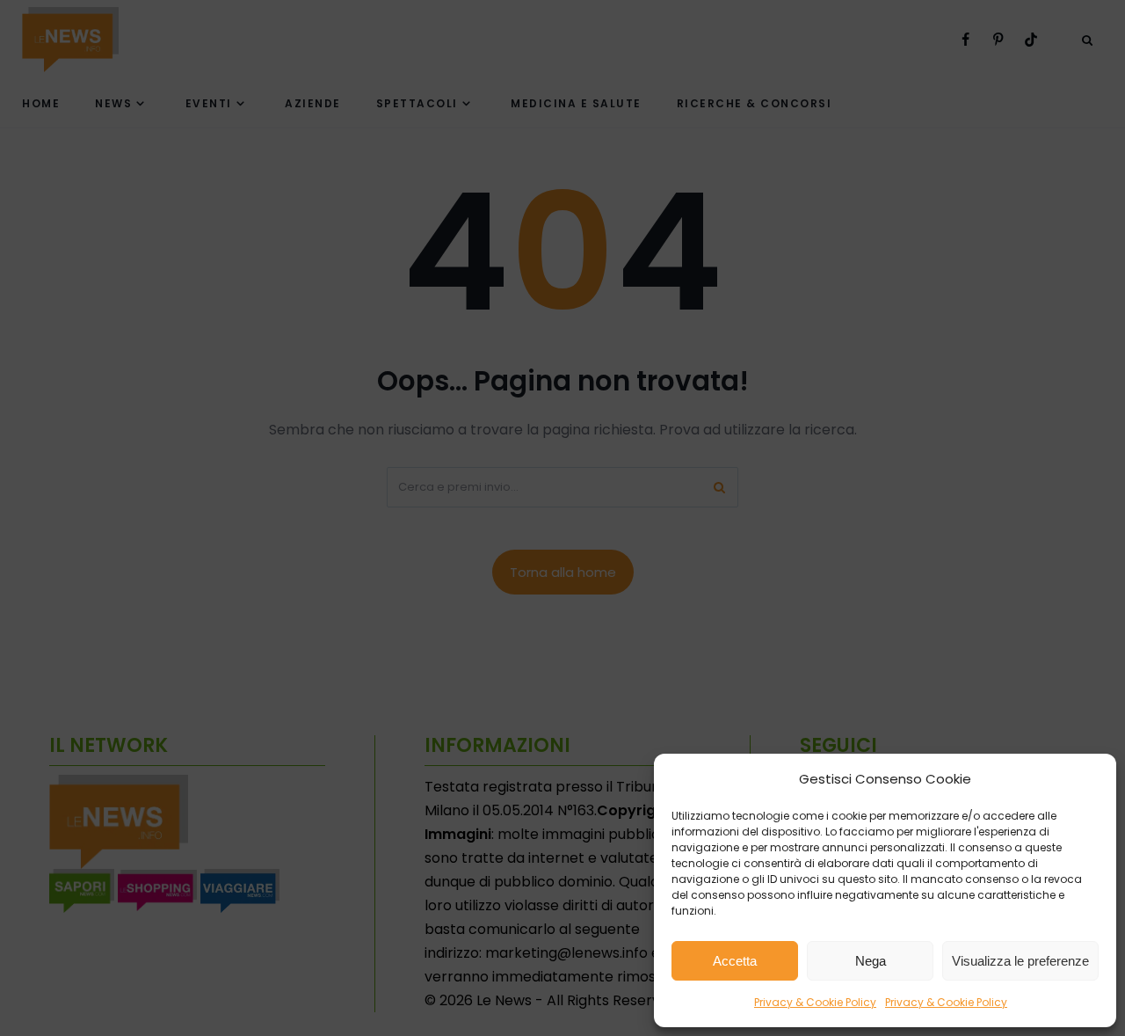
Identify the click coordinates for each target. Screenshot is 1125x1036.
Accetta (735, 960)
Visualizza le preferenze (1020, 960)
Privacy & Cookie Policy (815, 1002)
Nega (870, 960)
